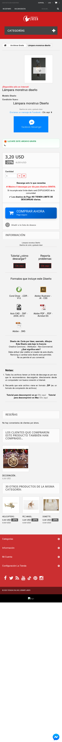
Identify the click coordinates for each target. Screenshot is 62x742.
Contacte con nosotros (10, 3)
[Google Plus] (29, 578)
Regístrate (7, 9)
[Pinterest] (35, 577)
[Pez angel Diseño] (31, 504)
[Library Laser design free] (31, 598)
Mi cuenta (7, 556)
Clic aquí (19, 265)
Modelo (5, 95)
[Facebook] (5, 577)
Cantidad (9, 171)
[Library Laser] (31, 19)
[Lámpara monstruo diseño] (38, 69)
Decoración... (9, 475)
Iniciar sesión (20, 9)
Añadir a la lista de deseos (23, 224)
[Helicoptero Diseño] (10, 504)
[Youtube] (23, 577)
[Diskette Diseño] (51, 504)
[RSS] (17, 577)
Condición (7, 99)
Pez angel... (27, 517)
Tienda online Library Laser (19, 590)
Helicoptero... (8, 517)
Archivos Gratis (17, 45)
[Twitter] (11, 577)
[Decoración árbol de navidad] (15, 458)
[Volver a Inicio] (5, 45)
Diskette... (47, 517)
